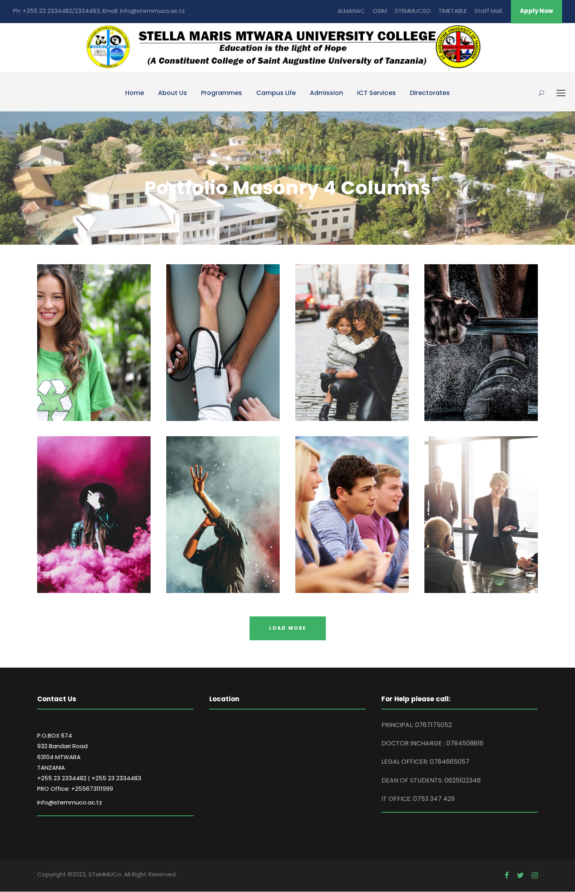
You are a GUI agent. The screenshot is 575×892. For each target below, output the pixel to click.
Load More (287, 628)
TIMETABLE (452, 11)
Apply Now (536, 11)
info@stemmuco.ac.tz (69, 802)
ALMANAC (351, 11)
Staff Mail (488, 11)
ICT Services (376, 92)
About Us (172, 92)
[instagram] (535, 875)
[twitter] (520, 875)
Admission (326, 92)
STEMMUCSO (413, 11)
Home (134, 92)
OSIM (380, 11)
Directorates (430, 92)
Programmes (221, 92)
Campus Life (276, 92)
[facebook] (507, 875)
